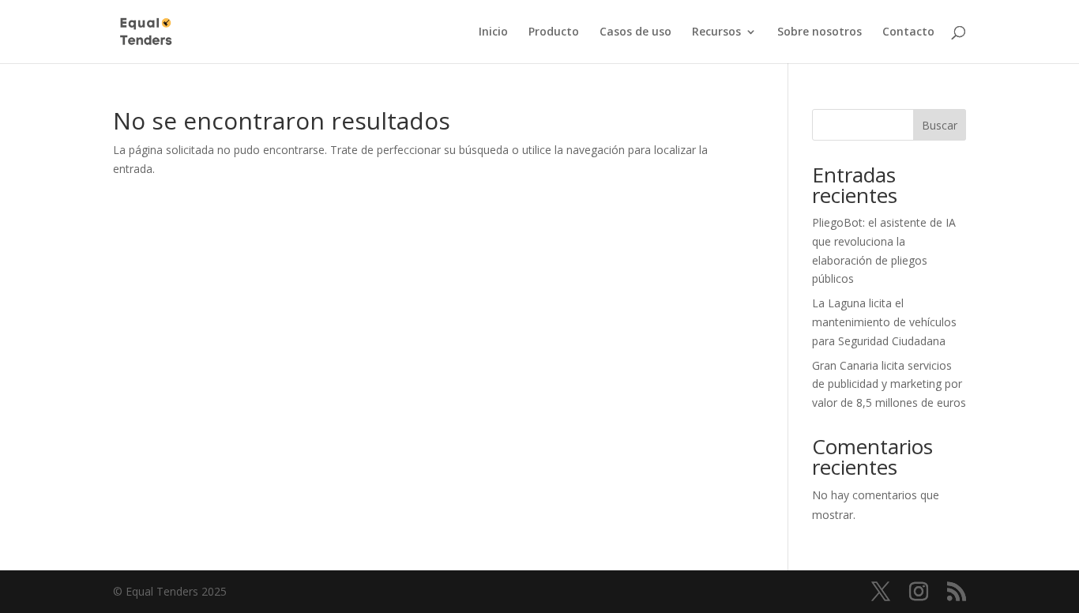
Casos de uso (635, 32)
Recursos (716, 32)
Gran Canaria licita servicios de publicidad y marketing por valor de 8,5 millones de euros (889, 384)
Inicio (493, 32)
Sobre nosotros (819, 32)
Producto (553, 32)
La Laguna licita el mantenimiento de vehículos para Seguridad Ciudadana (884, 321)
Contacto (908, 32)
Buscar (939, 125)
